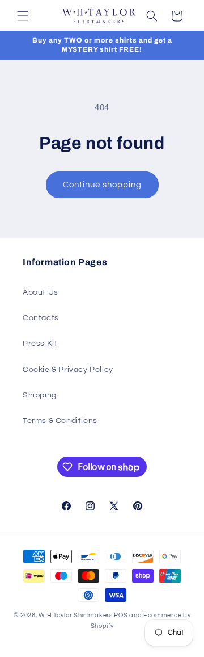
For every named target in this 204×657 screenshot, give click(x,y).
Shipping (40, 395)
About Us (40, 292)
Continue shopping (102, 185)
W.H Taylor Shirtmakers (75, 615)
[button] (22, 15)
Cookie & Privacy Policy (68, 370)
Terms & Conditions (60, 421)
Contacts (41, 318)
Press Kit (40, 344)
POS (121, 615)
